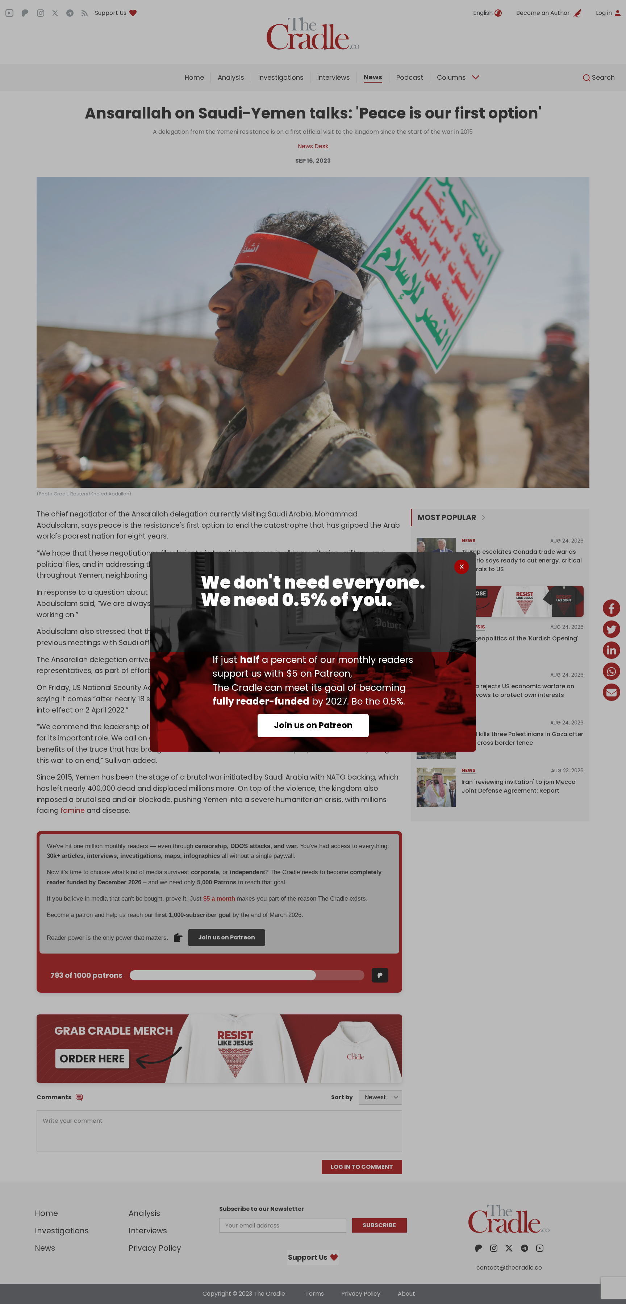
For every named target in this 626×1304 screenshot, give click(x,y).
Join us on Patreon (313, 725)
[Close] (461, 567)
